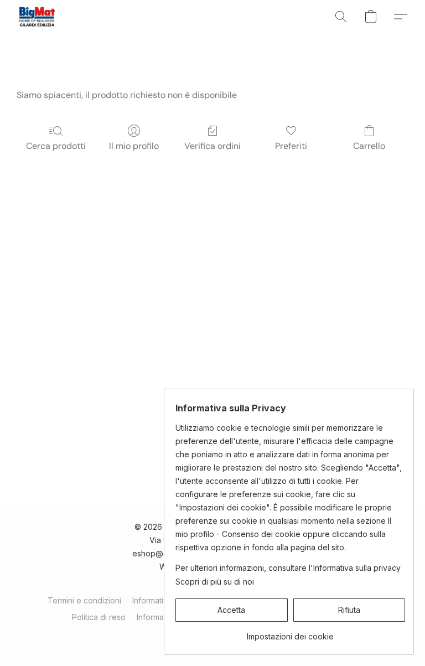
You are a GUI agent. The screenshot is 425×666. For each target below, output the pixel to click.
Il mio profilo (134, 146)
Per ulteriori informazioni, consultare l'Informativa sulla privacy (288, 567)
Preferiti (291, 146)
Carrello (369, 146)
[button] (37, 17)
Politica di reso (99, 617)
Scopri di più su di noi (214, 581)
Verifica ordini (212, 146)
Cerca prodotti (56, 146)
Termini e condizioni (84, 600)
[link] (290, 632)
